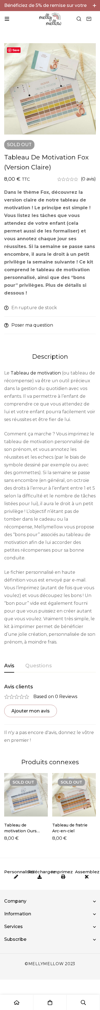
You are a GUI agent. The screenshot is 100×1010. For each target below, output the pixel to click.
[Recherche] (79, 19)
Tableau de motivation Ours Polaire (20, 831)
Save (15, 50)
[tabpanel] (50, 714)
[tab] (9, 666)
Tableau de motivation (36, 373)
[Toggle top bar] (94, 5)
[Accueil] (16, 1002)
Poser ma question (32, 325)
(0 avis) (88, 179)
